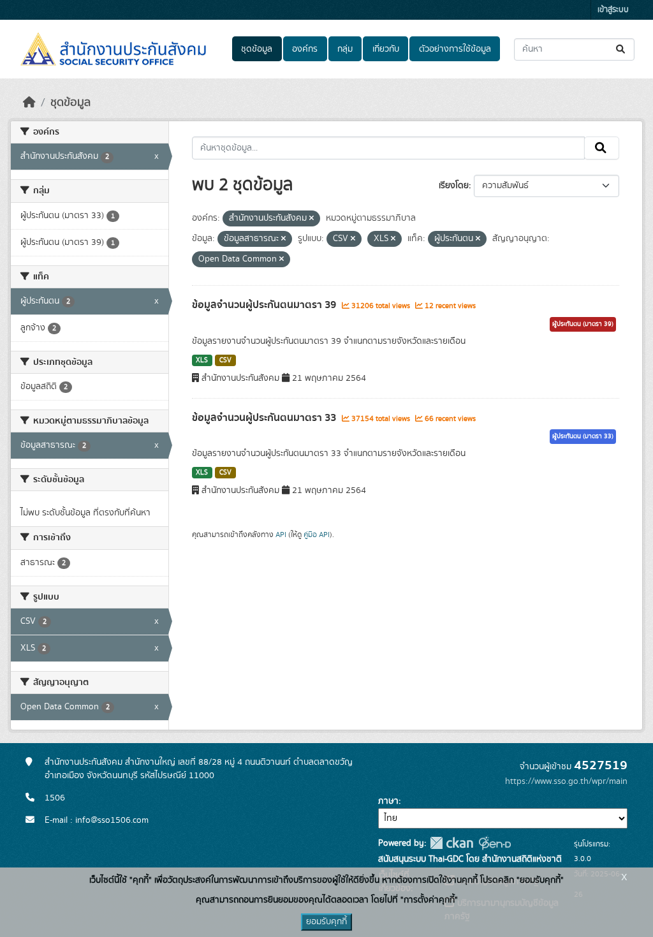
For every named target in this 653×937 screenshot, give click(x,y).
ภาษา (388, 801)
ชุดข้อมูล (256, 49)
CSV (225, 360)
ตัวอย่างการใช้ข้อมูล (455, 49)
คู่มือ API (317, 534)
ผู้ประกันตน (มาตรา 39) (582, 324)
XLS (202, 360)
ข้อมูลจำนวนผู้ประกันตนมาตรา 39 (265, 305)
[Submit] (621, 49)
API (280, 534)
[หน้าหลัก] (29, 102)
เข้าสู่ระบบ (613, 10)
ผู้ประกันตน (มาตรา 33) (582, 436)
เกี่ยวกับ (385, 49)
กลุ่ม (345, 49)
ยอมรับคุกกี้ (326, 921)
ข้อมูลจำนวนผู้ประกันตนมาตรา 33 (265, 417)
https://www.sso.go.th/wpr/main (566, 781)
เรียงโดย (454, 185)
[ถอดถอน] (311, 219)
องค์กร (305, 49)
